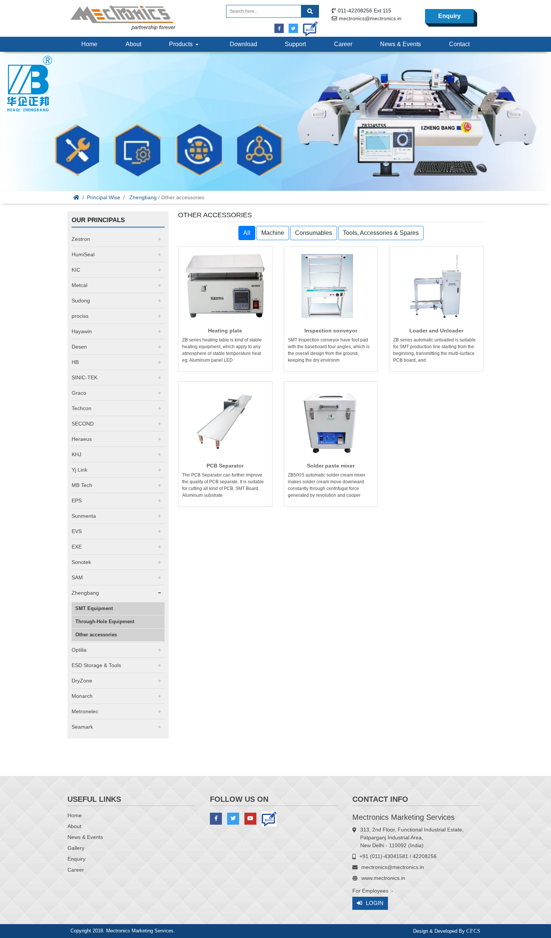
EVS (77, 531)
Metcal (79, 285)
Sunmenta (84, 516)
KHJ (76, 454)
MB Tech (82, 485)
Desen (79, 347)
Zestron (81, 239)
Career (343, 44)
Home (89, 44)
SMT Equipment (94, 608)
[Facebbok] (279, 28)
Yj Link (79, 470)
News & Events (400, 44)
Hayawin (82, 331)
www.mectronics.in (383, 878)
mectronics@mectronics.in (370, 18)
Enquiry (449, 16)
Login (374, 903)
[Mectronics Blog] (307, 26)
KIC (76, 270)
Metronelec (85, 711)
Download (243, 44)
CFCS (473, 931)
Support (295, 44)
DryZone (82, 681)
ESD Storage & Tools (96, 665)
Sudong (81, 301)
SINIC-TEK (84, 377)
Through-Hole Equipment (104, 621)
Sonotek (81, 562)
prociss (80, 316)
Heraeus (82, 439)
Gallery (75, 848)
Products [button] (182, 44)
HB (75, 362)
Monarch (82, 696)
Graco (79, 393)
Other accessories (96, 634)
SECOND (83, 424)
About (133, 44)
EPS (77, 501)
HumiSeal (83, 254)
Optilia (79, 650)
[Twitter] (293, 28)
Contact (459, 44)
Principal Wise (103, 197)
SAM (77, 577)
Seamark (82, 727)
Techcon (81, 408)
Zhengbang (143, 197)
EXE (77, 547)
